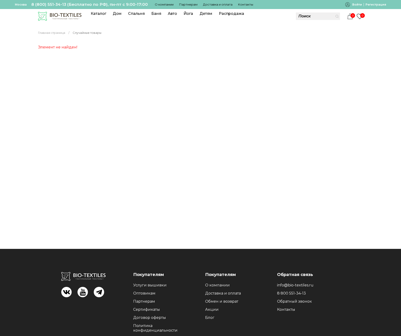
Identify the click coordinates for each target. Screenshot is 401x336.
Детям (206, 13)
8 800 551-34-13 (291, 293)
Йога (188, 13)
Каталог (98, 13)
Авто (172, 13)
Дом (117, 13)
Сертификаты (146, 309)
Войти (357, 4)
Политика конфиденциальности (155, 328)
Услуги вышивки (150, 285)
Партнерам (188, 4)
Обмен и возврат (221, 301)
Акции (212, 309)
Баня (156, 13)
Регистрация (375, 4)
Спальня (136, 13)
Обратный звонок (294, 301)
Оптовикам (144, 293)
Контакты (245, 4)
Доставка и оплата (218, 4)
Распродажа (231, 13)
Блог (209, 317)
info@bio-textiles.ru (295, 285)
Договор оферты (149, 317)
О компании (164, 4)
